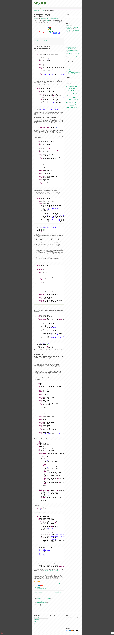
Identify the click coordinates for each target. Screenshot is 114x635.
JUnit (67, 102)
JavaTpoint (37, 619)
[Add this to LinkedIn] (39, 585)
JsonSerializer (41, 360)
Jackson (75, 99)
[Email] (77, 630)
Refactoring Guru (38, 621)
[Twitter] (68, 630)
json (45, 588)
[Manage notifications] (2, 633)
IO (73, 99)
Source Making (37, 623)
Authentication (72, 86)
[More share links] (42, 585)
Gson (43, 588)
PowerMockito (68, 105)
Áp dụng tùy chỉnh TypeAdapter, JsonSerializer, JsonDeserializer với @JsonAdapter (73, 72)
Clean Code (37, 617)
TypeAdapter (36, 360)
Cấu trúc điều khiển (72, 92)
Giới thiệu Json (38, 599)
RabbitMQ (72, 105)
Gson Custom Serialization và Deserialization (43, 598)
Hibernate (75, 97)
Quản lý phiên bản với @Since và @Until (41, 42)
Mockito (67, 104)
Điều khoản (65, 634)
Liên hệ (68, 634)
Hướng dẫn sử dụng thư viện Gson (41, 602)
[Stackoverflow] (72, 630)
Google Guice (69, 97)
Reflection (76, 105)
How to (67, 99)
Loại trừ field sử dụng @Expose (40, 41)
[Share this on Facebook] (37, 585)
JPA (76, 100)
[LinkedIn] (70, 630)
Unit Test (75, 108)
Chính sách (61, 634)
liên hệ (70, 618)
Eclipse (72, 96)
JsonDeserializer (47, 360)
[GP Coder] (75, 630)
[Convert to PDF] (41, 585)
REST (69, 107)
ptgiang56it (71, 625)
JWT (69, 102)
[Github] (73, 630)
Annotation (47, 20)
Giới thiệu (59, 634)
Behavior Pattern (72, 88)
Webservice (69, 110)
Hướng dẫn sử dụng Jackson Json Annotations (43, 601)
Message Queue (73, 102)
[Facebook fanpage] (66, 630)
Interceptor (71, 99)
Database (76, 92)
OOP (77, 104)
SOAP (72, 107)
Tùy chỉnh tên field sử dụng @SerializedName (42, 40)
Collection (69, 90)
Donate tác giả (57, 583)
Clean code (68, 25)
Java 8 (77, 99)
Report (67, 107)
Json (39, 587)
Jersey (73, 100)
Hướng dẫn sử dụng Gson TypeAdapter (51, 570)
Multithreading (72, 104)
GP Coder (40, 3)
